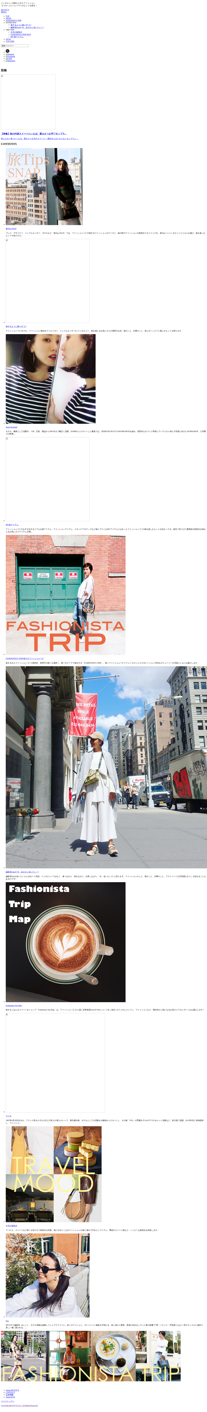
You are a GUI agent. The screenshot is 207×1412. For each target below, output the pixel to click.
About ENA (10, 1397)
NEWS (8, 18)
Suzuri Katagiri (11, 427)
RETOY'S (5, 10)
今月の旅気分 (16, 32)
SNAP (8, 39)
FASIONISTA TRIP (13, 20)
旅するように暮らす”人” (21, 25)
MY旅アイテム (12, 525)
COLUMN (10, 41)
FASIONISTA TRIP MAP (21, 34)
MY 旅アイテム (17, 37)
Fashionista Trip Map (14, 1006)
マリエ (9, 1116)
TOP (7, 16)
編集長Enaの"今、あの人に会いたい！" (22, 872)
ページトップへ (7, 1401)
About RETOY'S (12, 1390)
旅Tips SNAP (11, 229)
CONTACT (10, 1392)
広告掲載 (9, 1395)
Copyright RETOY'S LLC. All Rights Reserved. (19, 1406)
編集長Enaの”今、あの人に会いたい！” (27, 27)
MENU (4, 12)
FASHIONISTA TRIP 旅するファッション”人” (25, 658)
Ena (7, 1321)
